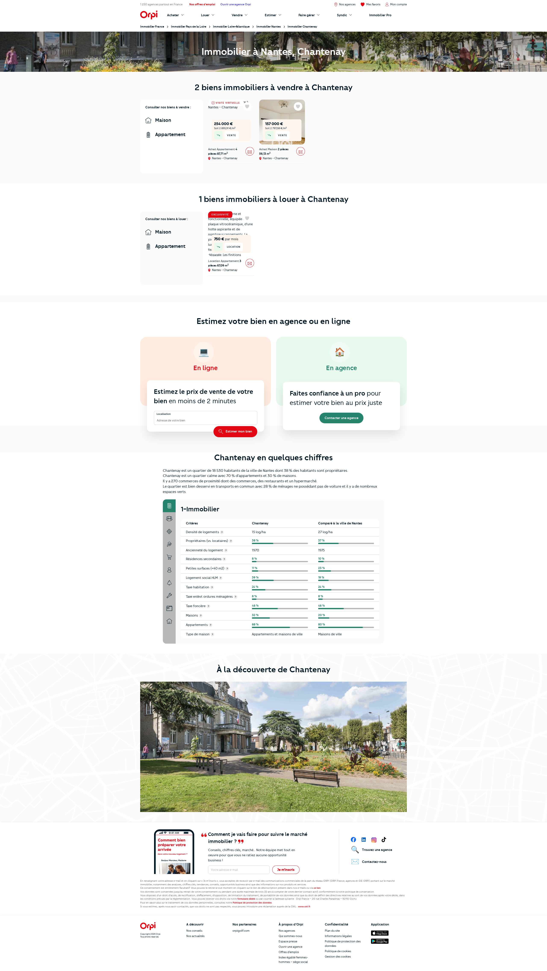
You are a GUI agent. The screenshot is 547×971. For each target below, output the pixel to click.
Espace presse (288, 941)
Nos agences (287, 930)
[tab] (169, 505)
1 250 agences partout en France (161, 4)
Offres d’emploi (289, 952)
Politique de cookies (338, 951)
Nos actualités (195, 936)
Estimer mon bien (238, 431)
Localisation (164, 413)
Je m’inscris (285, 870)
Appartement (169, 134)
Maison (162, 120)
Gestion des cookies (338, 956)
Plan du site (332, 930)
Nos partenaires (244, 924)
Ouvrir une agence (290, 946)
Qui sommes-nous (290, 936)
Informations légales (338, 936)
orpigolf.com (241, 930)
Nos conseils (194, 930)
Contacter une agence (341, 418)
